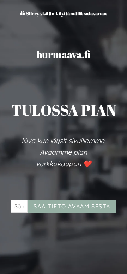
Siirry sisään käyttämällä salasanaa (66, 13)
